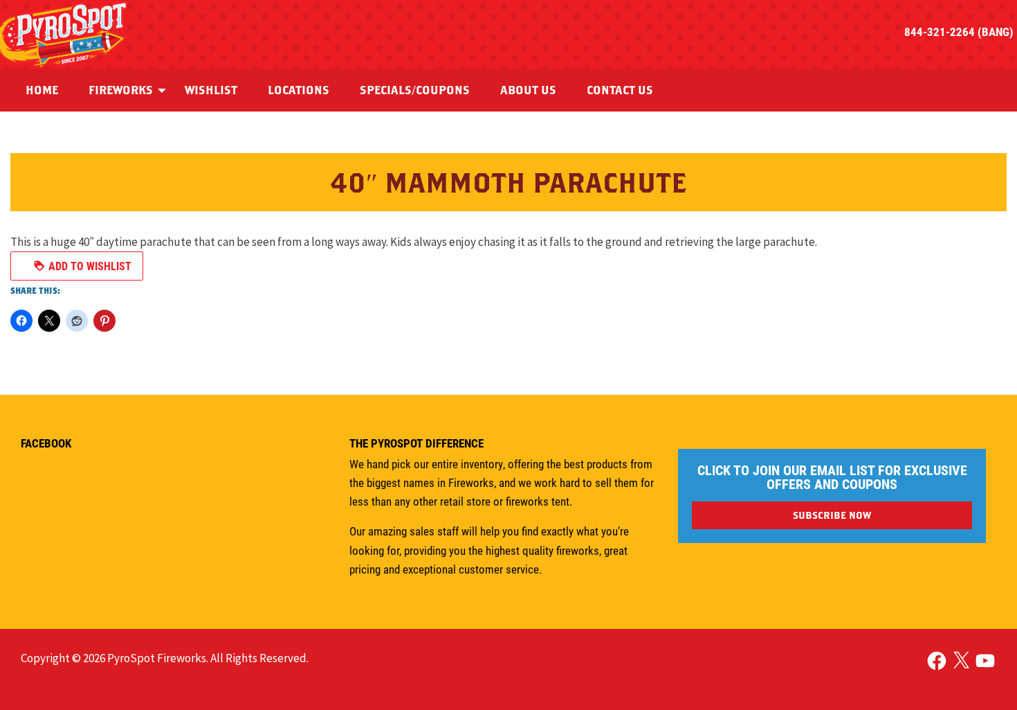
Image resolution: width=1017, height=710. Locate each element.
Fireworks (121, 90)
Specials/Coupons (415, 90)
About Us (528, 90)
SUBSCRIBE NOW (832, 515)
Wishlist (211, 90)
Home (42, 90)
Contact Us (620, 90)
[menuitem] (41, 90)
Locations (298, 90)
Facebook (46, 443)
